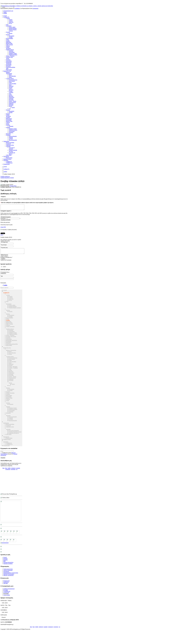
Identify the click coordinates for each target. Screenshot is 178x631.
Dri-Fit (10, 23)
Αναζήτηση (6, 582)
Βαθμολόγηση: (4, 254)
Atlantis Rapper (13, 28)
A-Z (10, 108)
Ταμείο (5, 12)
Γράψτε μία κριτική (12, 229)
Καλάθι (5, 13)
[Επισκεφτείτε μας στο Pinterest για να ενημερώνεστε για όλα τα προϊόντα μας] (11, 533)
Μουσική (11, 96)
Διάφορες (11, 103)
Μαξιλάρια (8, 42)
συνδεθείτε (17, 8)
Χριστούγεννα (12, 102)
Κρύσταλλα (9, 61)
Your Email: (4, 244)
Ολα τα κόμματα (13, 136)
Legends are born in (12, 153)
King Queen (12, 81)
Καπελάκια (8, 25)
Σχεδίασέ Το (6, 17)
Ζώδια (10, 94)
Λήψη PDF (3, 227)
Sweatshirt (11, 35)
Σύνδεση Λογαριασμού (9, 588)
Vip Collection (12, 76)
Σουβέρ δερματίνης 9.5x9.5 (7, 177)
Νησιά (10, 106)
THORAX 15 (9, 162)
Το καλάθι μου (6, 591)
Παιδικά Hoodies (13, 54)
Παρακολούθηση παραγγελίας (10, 572)
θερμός (10, 33)
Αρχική (5, 15)
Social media (6, 595)
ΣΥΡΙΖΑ (11, 138)
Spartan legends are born (13, 151)
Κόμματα (11, 126)
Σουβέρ (8, 41)
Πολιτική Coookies (8, 563)
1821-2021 (8, 155)
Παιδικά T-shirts (13, 53)
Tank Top (11, 22)
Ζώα (10, 93)
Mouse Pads (9, 43)
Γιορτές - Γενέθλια (11, 92)
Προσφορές (6, 156)
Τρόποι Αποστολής (8, 569)
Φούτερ (8, 34)
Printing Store (13, 185)
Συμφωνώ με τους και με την (9, 454)
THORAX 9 (9, 161)
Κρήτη (13, 107)
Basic (10, 74)
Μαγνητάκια (9, 69)
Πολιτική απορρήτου (8, 562)
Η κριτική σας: (4, 247)
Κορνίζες (8, 59)
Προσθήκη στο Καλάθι (5, 219)
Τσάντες (8, 46)
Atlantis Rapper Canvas (15, 307)
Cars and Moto (12, 83)
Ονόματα (11, 98)
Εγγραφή (5, 590)
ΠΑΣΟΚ (11, 137)
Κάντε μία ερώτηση (5, 222)
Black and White (10, 142)
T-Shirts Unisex (10, 78)
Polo (7, 24)
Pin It (2, 235)
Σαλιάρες (11, 51)
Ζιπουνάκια (12, 52)
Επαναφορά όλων (5, 272)
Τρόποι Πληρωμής (8, 570)
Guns (10, 84)
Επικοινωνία (6, 164)
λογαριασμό (35, 8)
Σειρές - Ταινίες (12, 101)
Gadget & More (7, 159)
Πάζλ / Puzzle (9, 44)
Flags (10, 82)
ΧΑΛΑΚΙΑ (5, 160)
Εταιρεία (5, 558)
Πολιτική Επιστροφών (8, 574)
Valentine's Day (10, 145)
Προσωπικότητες (13, 79)
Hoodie (11, 37)
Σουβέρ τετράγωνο (5, 176)
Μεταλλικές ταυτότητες (9, 63)
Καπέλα (8, 125)
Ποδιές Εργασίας (8, 48)
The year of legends (11, 148)
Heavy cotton (12, 27)
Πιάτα (7, 39)
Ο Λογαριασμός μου (8, 10)
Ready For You (7, 71)
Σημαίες (8, 117)
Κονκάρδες (9, 64)
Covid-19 (8, 143)
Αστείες (11, 87)
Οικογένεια (11, 97)
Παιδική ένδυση (10, 49)
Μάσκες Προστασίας (9, 73)
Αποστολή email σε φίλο (7, 224)
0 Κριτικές (4, 229)
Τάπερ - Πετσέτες (10, 56)
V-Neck (11, 20)
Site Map (5, 583)
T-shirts (8, 18)
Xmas (7, 123)
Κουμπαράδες (9, 38)
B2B (4, 561)
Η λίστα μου (6, 592)
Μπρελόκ (8, 66)
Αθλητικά (11, 86)
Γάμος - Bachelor (11, 89)
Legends (8, 146)
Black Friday (9, 157)
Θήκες (10, 77)
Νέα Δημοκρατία (13, 140)
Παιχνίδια (11, 100)
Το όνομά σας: (4, 242)
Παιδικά (8, 127)
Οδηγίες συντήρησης (8, 575)
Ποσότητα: (3, 218)
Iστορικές (11, 105)
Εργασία (5, 559)
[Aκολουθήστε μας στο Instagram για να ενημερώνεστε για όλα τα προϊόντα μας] (8, 533)
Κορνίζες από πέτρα (11, 336)
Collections (6, 141)
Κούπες (8, 32)
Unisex (10, 19)
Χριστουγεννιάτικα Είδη (12, 344)
